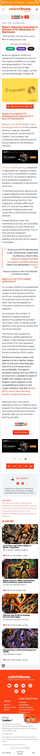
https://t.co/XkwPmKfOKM (24, 259)
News (10, 23)
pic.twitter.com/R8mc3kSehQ (22, 262)
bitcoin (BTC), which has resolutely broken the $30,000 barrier (18, 391)
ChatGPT (10, 49)
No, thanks (6, 753)
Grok (31, 49)
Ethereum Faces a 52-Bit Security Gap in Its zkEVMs (19, 651)
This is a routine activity (14, 167)
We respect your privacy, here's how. (13, 744)
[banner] (20, 157)
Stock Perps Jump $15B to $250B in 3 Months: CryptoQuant (17, 546)
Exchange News (19, 23)
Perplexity (21, 49)
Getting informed (15, 40)
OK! (33, 753)
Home (4, 23)
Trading (25, 555)
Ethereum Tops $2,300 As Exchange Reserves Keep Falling (16, 616)
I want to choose (20, 753)
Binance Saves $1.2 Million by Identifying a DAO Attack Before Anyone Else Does (19, 581)
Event (24, 40)
